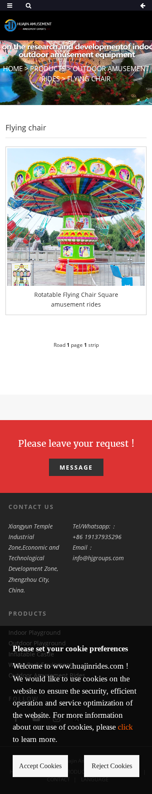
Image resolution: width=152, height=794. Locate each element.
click (125, 726)
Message (76, 467)
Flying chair (89, 78)
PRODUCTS (47, 68)
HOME (13, 68)
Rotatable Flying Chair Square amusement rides (76, 299)
